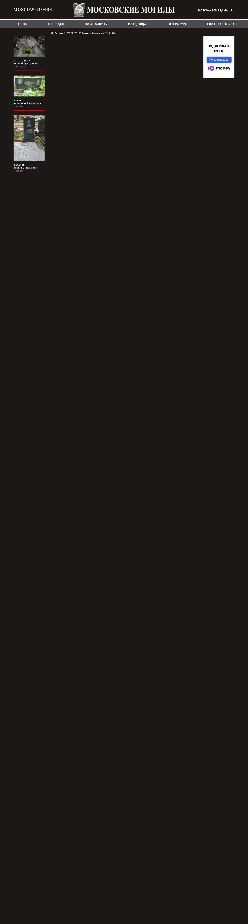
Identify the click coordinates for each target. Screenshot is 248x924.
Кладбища (137, 24)
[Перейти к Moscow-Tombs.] (51, 33)
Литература (176, 24)
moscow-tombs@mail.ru (216, 10)
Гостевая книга (220, 24)
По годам (56, 24)
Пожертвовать (219, 59)
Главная (21, 24)
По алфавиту (96, 24)
